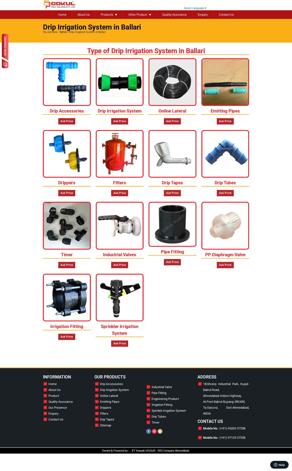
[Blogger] (160, 433)
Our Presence (57, 407)
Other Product (137, 14)
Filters (104, 413)
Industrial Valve (162, 387)
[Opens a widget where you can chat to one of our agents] (279, 465)
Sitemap (105, 425)
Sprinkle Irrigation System (169, 410)
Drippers (105, 407)
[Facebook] (148, 433)
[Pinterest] (154, 433)
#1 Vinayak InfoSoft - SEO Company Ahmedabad (160, 450)
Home (62, 14)
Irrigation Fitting (162, 404)
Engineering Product (165, 399)
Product (53, 396)
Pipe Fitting (159, 393)
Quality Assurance (174, 14)
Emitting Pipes (109, 401)
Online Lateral (109, 396)
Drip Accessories (111, 384)
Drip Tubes (159, 416)
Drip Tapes (107, 419)
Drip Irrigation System (114, 390)
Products (107, 14)
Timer (156, 422)
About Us (84, 14)
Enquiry (203, 14)
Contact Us (226, 14)
